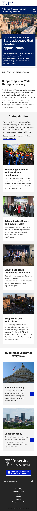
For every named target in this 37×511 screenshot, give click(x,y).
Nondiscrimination (18, 491)
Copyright (18, 499)
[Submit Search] (32, 481)
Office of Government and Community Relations (14, 10)
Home (4, 72)
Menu (34, 11)
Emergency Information (18, 502)
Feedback (18, 494)
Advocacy (11, 72)
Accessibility (18, 489)
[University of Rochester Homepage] (9, 3)
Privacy (18, 496)
